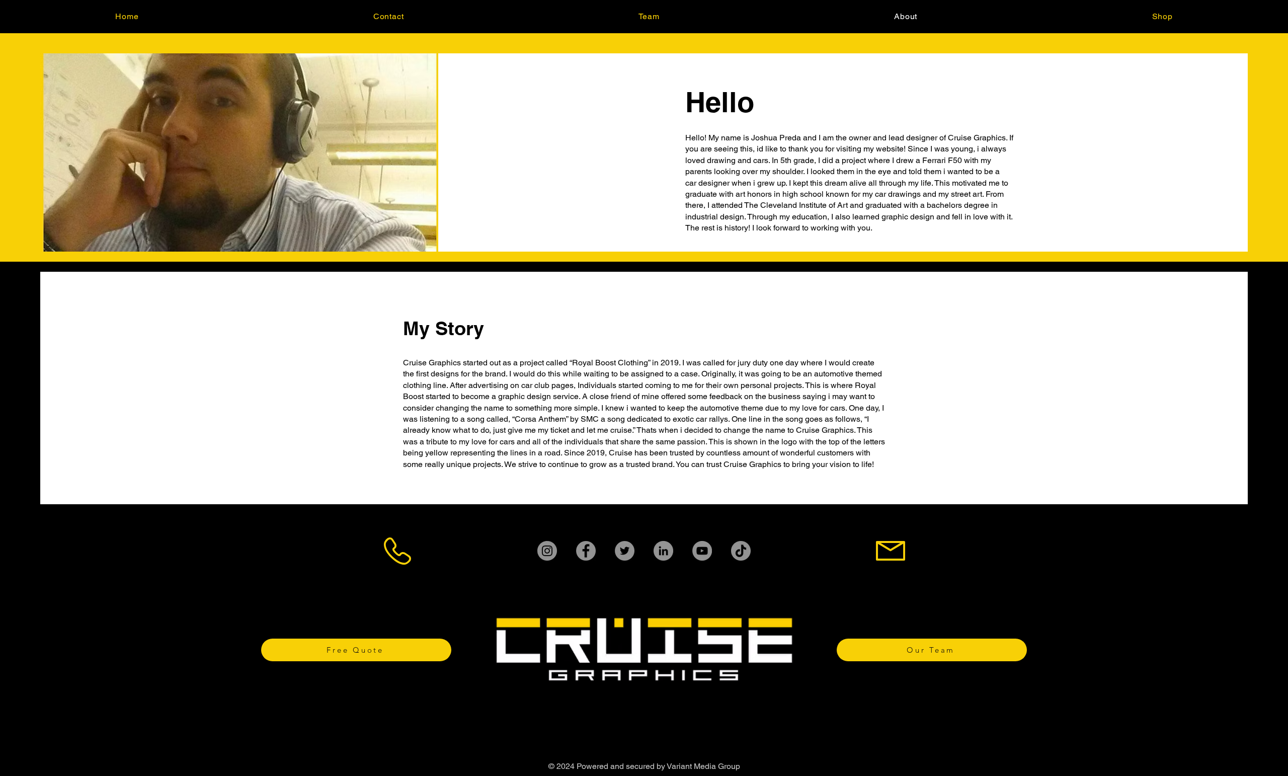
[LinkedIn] (663, 551)
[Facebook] (586, 551)
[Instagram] (547, 551)
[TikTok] (741, 551)
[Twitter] (624, 551)
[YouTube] (702, 551)
